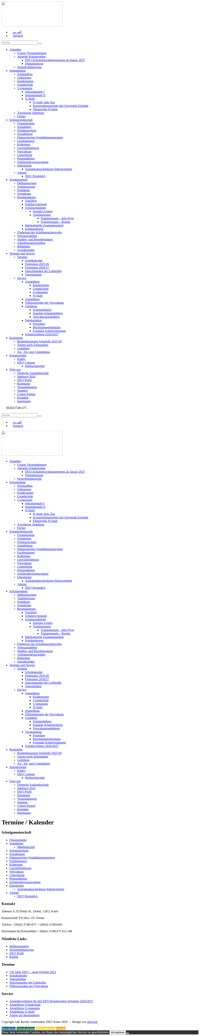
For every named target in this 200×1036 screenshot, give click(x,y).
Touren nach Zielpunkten (32, 345)
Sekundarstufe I (34, 91)
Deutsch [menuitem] (18, 35)
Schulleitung (25, 134)
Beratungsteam (26, 197)
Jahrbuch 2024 (26, 376)
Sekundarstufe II (35, 95)
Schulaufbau (25, 74)
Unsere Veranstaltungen (31, 53)
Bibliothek (23, 246)
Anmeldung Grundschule (25, 1004)
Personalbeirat (26, 158)
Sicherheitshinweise (29, 67)
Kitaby (21, 359)
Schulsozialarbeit (35, 207)
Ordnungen (24, 77)
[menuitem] (15, 32)
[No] (127, 1033)
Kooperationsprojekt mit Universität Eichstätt (60, 105)
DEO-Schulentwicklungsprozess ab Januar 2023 (55, 60)
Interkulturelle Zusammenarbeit (44, 225)
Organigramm (25, 123)
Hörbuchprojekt (35, 366)
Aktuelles (15, 49)
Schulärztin (24, 193)
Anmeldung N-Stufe (22, 1011)
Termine (22, 257)
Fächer (21, 116)
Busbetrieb (16, 338)
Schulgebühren (42, 309)
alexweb (92, 1021)
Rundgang (23, 383)
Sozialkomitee (26, 250)
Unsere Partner (26, 394)
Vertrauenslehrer (27, 236)
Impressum (24, 401)
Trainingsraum (26, 186)
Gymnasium (24, 88)
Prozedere (39, 323)
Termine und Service (22, 253)
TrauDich (31, 200)
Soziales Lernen (43, 211)
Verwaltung (24, 151)
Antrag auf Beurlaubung (24, 1015)
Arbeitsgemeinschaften (31, 243)
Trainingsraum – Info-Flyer (57, 218)
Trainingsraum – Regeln (55, 221)
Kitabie (13, 956)
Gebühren (31, 306)
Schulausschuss (26, 130)
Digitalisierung (34, 63)
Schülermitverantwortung (32, 162)
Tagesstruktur (33, 274)
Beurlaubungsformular (47, 327)
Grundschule (25, 84)
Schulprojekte (17, 355)
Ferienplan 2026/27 (37, 267)
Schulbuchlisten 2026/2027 (42, 334)
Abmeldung (32, 299)
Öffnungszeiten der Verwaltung (44, 302)
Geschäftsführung (28, 148)
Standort (22, 390)
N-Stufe (30, 98)
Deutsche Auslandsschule (33, 373)
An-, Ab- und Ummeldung (33, 352)
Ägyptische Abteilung (30, 112)
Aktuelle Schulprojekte (31, 56)
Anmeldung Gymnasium (24, 1008)
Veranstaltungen (27, 387)
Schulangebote (18, 179)
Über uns (15, 369)
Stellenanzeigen (27, 183)
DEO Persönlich (35, 176)
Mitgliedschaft (26, 847)
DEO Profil (24, 380)
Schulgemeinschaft (21, 120)
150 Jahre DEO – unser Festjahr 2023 (32, 972)
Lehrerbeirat (24, 155)
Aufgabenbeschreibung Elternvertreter (48, 169)
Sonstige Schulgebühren (48, 313)
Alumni (22, 172)
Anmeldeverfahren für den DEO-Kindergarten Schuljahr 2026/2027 (51, 1001)
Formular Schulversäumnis (49, 331)
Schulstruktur (17, 70)
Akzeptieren (117, 1032)
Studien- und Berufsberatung (35, 239)
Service (21, 278)
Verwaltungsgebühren (46, 316)
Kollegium (23, 144)
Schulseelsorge (34, 229)
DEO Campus (26, 362)
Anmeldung (32, 281)
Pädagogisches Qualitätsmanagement (40, 137)
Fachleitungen (26, 141)
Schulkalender (34, 260)
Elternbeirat (24, 165)
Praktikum (23, 190)
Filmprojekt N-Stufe (45, 109)
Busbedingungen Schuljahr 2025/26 (39, 341)
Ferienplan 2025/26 (37, 264)
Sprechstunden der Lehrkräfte (43, 271)
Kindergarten (25, 81)
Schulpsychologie (36, 204)
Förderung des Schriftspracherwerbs (39, 232)
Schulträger (24, 127)
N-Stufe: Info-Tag (44, 102)
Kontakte (23, 397)
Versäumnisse (33, 320)
